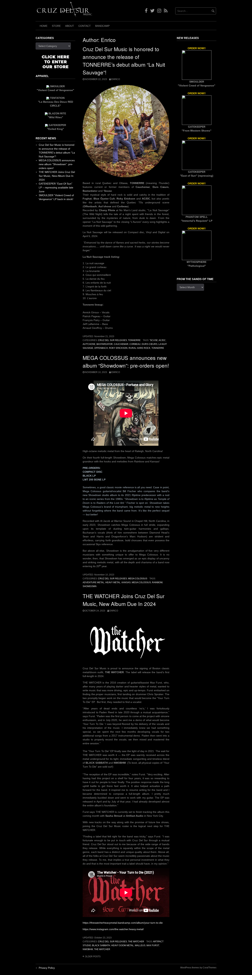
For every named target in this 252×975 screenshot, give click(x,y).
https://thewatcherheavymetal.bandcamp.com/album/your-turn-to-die (123, 922)
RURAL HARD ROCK (139, 348)
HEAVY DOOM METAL (122, 945)
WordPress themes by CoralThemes (198, 967)
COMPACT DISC (92, 471)
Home (43, 25)
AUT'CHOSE (89, 344)
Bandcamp (102, 25)
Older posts (93, 956)
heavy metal (112, 582)
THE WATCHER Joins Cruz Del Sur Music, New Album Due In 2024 (57, 176)
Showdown (89, 586)
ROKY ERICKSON (118, 348)
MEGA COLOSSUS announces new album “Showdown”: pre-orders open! (57, 164)
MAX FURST (152, 945)
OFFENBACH (101, 348)
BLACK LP (89, 475)
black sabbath (101, 945)
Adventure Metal (93, 582)
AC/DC (162, 340)
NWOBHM (88, 949)
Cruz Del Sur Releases (112, 340)
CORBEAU (135, 344)
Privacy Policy (47, 967)
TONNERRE (134, 340)
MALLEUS (140, 945)
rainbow (157, 582)
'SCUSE (154, 340)
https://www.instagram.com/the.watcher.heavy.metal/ (113, 929)
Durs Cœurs (149, 344)
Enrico (115, 79)
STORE (56, 25)
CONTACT (84, 25)
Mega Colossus (137, 578)
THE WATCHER (136, 941)
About (69, 25)
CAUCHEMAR (121, 344)
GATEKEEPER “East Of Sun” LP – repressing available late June (56, 187)
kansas (126, 582)
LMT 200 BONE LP (94, 479)
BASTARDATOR (104, 344)
